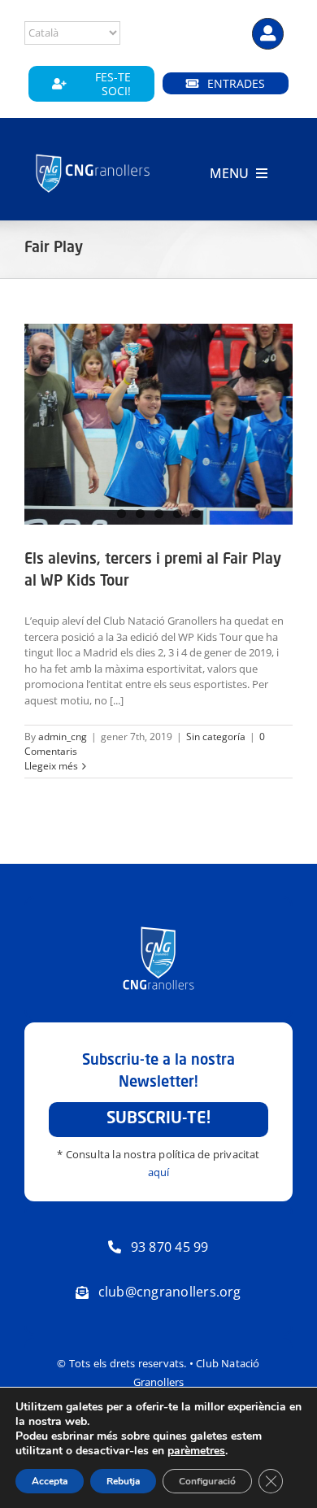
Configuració (207, 1481)
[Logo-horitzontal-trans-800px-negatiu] (93, 155)
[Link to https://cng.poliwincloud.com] (268, 34)
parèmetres (196, 1451)
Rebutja (123, 1481)
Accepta (49, 1481)
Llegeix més (51, 766)
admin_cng (62, 736)
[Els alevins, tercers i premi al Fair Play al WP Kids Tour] (158, 424)
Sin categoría (215, 736)
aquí (159, 1172)
